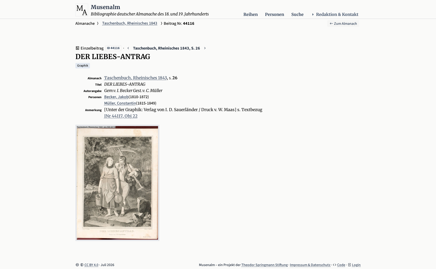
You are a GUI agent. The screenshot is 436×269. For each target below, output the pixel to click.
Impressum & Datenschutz (310, 264)
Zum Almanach (345, 23)
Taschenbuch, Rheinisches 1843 (129, 23)
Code (341, 264)
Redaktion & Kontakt (337, 14)
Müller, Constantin (120, 103)
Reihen (250, 14)
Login (356, 264)
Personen (274, 14)
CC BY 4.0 (91, 264)
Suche (297, 14)
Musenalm (105, 7)
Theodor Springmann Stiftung (264, 264)
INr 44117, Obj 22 (121, 116)
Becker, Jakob (116, 97)
